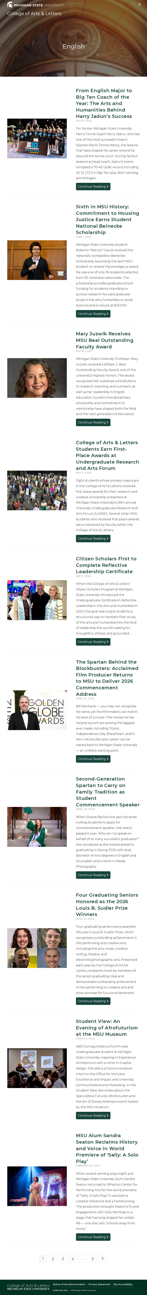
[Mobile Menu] (139, 4)
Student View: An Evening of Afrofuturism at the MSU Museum (107, 1027)
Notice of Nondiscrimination (69, 1284)
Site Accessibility (123, 1284)
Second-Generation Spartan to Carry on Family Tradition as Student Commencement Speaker (108, 791)
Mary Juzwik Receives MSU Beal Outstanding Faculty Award (104, 340)
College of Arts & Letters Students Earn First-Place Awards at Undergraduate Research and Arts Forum (107, 455)
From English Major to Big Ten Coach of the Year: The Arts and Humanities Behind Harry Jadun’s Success (104, 103)
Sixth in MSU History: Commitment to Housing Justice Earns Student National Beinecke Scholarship (107, 219)
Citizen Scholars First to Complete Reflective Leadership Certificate (106, 565)
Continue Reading (94, 187)
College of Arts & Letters (34, 13)
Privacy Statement (99, 1284)
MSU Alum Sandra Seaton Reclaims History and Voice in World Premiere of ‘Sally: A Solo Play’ (107, 1148)
